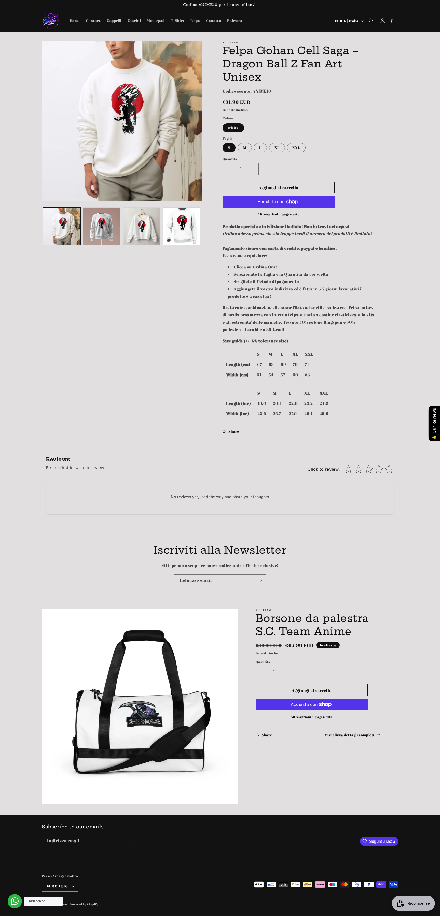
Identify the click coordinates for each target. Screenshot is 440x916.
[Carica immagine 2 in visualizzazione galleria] (101, 226)
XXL (296, 147)
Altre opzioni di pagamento (278, 214)
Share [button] (233, 431)
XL (277, 147)
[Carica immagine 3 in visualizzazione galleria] (141, 226)
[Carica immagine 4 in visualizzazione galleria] (181, 226)
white (233, 127)
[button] (371, 20)
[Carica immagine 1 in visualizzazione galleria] (61, 226)
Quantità (230, 159)
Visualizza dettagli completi (349, 734)
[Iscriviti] (260, 580)
